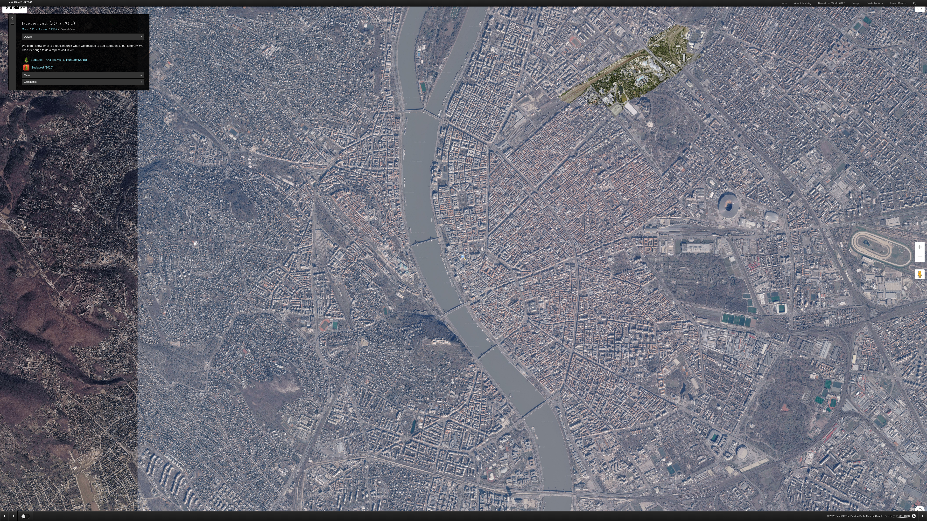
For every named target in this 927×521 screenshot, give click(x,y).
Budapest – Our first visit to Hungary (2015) (59, 60)
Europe (855, 3)
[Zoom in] (920, 247)
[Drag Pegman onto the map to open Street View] (920, 274)
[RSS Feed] (914, 516)
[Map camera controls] (920, 510)
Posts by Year (875, 3)
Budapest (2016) (42, 67)
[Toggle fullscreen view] (920, 7)
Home (783, 3)
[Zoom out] (920, 257)
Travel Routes (898, 3)
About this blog (802, 3)
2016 (54, 29)
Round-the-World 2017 (831, 3)
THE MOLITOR (901, 516)
